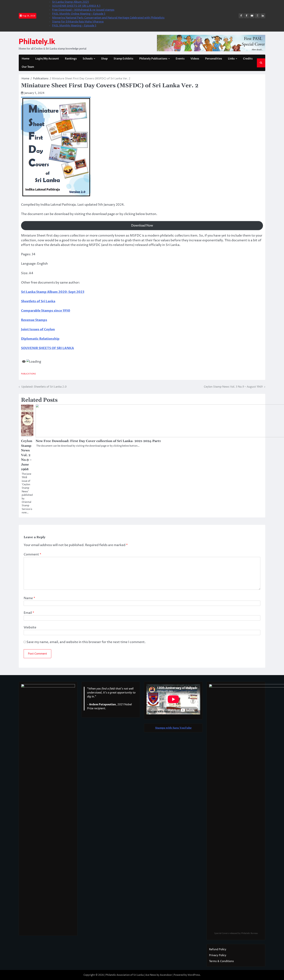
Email (29, 613)
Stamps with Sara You (170, 727)
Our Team (28, 67)
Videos (194, 58)
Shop (104, 58)
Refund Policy (217, 949)
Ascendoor (166, 975)
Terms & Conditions (221, 961)
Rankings (71, 58)
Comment (32, 554)
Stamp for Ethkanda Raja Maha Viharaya (78, 22)
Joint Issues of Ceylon (38, 329)
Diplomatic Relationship (40, 339)
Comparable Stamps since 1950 (45, 311)
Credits (248, 58)
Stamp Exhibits (123, 58)
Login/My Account (47, 58)
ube (189, 727)
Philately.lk (37, 41)
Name (29, 598)
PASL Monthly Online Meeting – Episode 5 (78, 14)
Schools (88, 58)
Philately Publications (153, 58)
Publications (28, 373)
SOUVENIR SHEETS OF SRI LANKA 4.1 (76, 6)
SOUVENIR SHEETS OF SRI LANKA (47, 348)
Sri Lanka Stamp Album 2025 (70, 2)
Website (30, 627)
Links (231, 58)
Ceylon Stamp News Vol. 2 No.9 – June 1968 (26, 455)
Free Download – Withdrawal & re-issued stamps (83, 10)
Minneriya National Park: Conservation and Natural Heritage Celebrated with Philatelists (108, 18)
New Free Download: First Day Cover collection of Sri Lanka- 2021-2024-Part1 (98, 441)
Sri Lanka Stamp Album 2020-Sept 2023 (52, 292)
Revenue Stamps (34, 320)
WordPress (194, 975)
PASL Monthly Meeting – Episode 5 (74, 25)
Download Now (142, 226)
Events (180, 58)
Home (25, 58)
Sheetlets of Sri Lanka (38, 301)
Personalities (213, 58)
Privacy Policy (217, 955)
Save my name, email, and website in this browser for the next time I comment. (86, 642)
